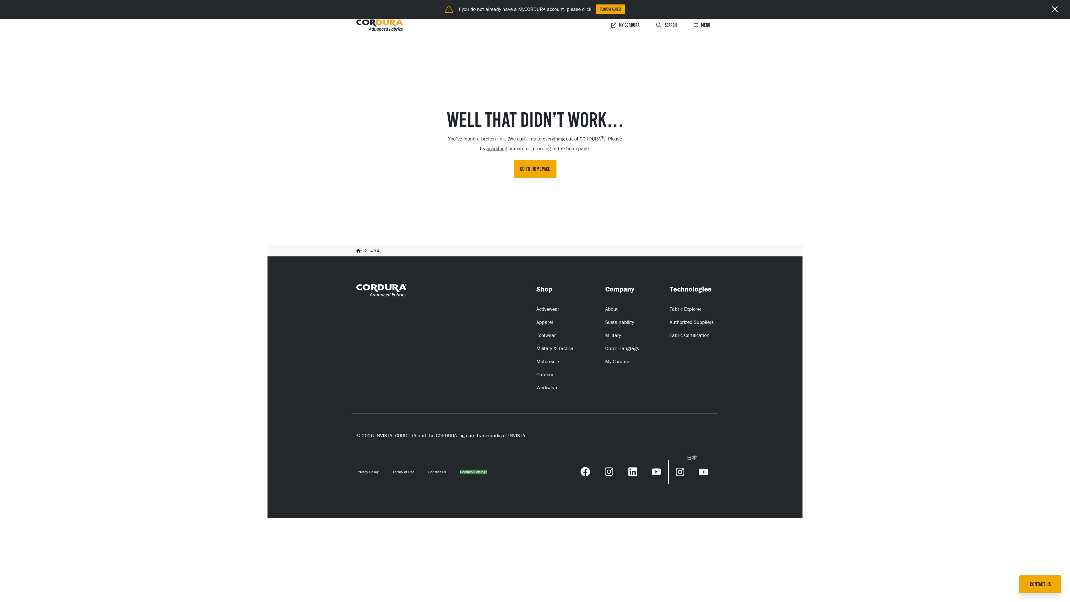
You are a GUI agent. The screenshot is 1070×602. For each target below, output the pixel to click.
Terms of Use (403, 471)
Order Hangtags (622, 348)
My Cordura (629, 25)
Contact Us (437, 471)
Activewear (547, 309)
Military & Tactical (555, 348)
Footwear (546, 335)
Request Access (610, 9)
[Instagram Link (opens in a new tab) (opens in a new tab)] (609, 471)
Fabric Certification (689, 335)
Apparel (544, 322)
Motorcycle (547, 361)
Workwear (547, 387)
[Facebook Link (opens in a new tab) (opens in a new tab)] (585, 471)
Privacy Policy (367, 471)
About (611, 309)
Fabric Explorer (685, 309)
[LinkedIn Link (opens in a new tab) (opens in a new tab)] (633, 471)
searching (497, 148)
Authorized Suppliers (692, 322)
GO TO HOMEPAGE (535, 169)
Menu (705, 25)
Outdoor (544, 374)
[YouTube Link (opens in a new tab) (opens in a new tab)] (656, 471)
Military (613, 335)
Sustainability (619, 322)
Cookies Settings (473, 472)
